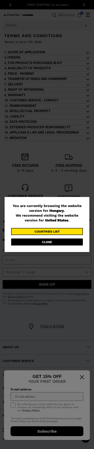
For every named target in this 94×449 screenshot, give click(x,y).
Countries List (47, 231)
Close (47, 242)
